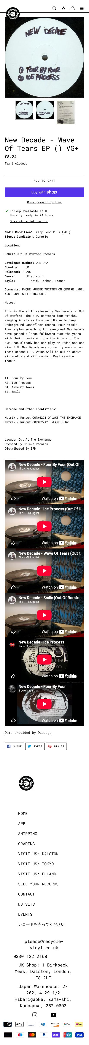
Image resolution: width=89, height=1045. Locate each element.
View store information (29, 221)
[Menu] (81, 7)
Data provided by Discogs (28, 732)
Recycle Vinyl (53, 1042)
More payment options (44, 202)
